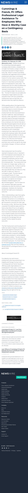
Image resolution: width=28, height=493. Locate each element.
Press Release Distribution (7, 385)
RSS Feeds (4, 426)
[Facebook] (2, 448)
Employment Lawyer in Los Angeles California (11, 306)
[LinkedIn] (6, 448)
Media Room (4, 398)
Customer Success (5, 400)
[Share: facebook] (2, 47)
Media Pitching (5, 393)
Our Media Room (5, 413)
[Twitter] (4, 448)
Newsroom (4, 422)
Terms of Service (5, 450)
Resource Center (5, 419)
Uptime (19, 450)
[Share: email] (10, 47)
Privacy (13, 450)
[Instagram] (8, 448)
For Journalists (4, 421)
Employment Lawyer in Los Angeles (10, 296)
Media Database (5, 391)
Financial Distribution (6, 387)
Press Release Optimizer (7, 402)
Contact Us (4, 434)
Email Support (4, 436)
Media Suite (4, 389)
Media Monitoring (5, 394)
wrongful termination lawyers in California (14, 309)
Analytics (3, 396)
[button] (25, 2)
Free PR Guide (21, 377)
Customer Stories (5, 411)
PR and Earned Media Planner (8, 424)
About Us (3, 408)
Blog (2, 409)
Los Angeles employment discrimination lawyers (12, 288)
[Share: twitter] (5, 47)
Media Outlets (4, 428)
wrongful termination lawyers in (9, 298)
